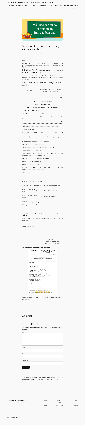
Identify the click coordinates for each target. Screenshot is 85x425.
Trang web (25, 360)
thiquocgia (32, 53)
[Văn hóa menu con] (72, 5)
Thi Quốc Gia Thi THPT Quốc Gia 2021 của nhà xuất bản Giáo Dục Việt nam (30, 2)
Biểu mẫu (38, 53)
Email (24, 354)
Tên (23, 347)
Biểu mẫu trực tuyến (45, 53)
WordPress (15, 417)
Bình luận (25, 332)
